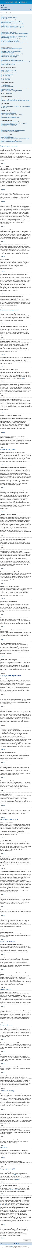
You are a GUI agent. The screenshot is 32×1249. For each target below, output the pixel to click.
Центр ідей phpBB (14, 1189)
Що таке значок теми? (5, 79)
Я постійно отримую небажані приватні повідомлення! (12, 99)
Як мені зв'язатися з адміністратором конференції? (12, 141)
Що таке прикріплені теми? (6, 76)
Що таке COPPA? (4, 18)
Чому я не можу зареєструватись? (8, 19)
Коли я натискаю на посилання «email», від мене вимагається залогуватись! (14, 43)
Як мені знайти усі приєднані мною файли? (10, 131)
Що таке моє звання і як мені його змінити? (10, 41)
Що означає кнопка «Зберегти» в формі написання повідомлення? (15, 61)
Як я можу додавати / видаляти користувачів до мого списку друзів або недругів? (15, 107)
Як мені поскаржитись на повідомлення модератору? (12, 60)
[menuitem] (5, 4)
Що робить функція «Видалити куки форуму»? (11, 27)
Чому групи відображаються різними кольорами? (11, 90)
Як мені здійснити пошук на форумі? (9, 112)
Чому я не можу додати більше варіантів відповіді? (12, 53)
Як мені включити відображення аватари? (10, 40)
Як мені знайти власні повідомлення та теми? (11, 117)
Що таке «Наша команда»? (7, 93)
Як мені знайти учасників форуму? (8, 115)
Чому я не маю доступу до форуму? (9, 56)
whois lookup (3, 1204)
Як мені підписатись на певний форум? (9, 124)
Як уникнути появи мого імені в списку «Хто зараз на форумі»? (14, 33)
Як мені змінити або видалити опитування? (10, 55)
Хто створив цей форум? (6, 136)
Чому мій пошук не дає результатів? (9, 113)
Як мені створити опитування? (7, 52)
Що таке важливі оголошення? (7, 74)
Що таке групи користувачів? (7, 86)
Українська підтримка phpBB (23, 1247)
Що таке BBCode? (5, 68)
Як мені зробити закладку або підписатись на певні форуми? (14, 123)
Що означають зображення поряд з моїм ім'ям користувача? (14, 38)
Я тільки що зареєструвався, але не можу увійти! (11, 21)
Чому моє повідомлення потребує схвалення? (11, 63)
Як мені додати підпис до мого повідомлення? (11, 51)
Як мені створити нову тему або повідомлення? (11, 48)
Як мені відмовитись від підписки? (8, 125)
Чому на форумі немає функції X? (8, 137)
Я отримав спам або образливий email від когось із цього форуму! (15, 100)
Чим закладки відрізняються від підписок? (10, 121)
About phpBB (16, 1179)
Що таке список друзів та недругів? (8, 104)
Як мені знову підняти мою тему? (8, 64)
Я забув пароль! (4, 25)
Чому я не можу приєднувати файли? (9, 57)
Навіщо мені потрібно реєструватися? (9, 17)
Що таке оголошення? (5, 75)
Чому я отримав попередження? (8, 59)
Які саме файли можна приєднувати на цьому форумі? (13, 130)
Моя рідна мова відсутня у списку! (8, 37)
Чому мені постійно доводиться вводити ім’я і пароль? (12, 26)
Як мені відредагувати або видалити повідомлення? (12, 49)
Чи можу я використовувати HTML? (8, 70)
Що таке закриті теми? (5, 78)
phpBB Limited (16, 1174)
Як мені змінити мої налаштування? (8, 32)
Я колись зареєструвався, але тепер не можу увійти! (12, 23)
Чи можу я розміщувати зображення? (9, 72)
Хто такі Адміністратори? (6, 83)
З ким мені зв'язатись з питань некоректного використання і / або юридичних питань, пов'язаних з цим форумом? (15, 139)
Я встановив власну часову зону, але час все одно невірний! (14, 36)
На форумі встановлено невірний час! (9, 34)
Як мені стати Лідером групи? (7, 89)
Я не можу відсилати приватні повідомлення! (10, 97)
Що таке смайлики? (5, 71)
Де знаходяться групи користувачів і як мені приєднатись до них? (15, 87)
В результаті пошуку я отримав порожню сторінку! (12, 114)
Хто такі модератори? (5, 85)
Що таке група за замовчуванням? (8, 91)
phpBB (22, 378)
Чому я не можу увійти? (6, 22)
